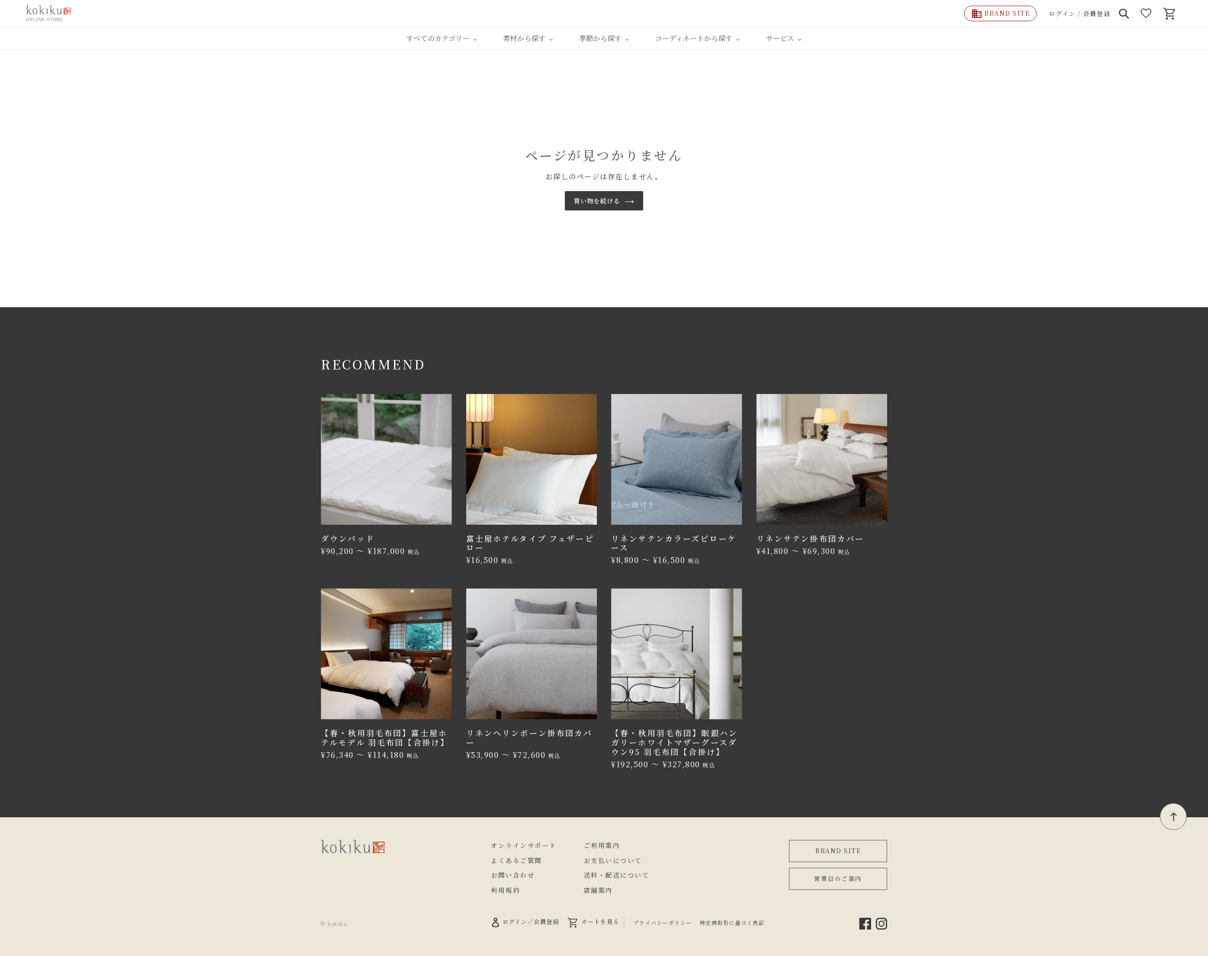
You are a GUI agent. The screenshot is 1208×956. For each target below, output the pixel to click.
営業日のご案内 (838, 878)
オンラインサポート (524, 845)
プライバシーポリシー (662, 922)
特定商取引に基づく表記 (732, 922)
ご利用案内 (602, 845)
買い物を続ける (597, 200)
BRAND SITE (838, 850)
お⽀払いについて (613, 860)
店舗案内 (598, 890)
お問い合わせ (513, 875)
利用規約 (505, 890)
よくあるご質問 (516, 860)
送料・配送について (617, 875)
